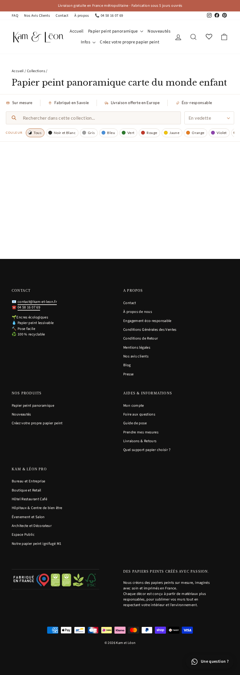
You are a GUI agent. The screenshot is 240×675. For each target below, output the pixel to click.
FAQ (15, 15)
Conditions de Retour (140, 338)
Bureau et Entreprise (28, 481)
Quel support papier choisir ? (146, 449)
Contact (62, 15)
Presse (128, 374)
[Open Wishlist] (209, 37)
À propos (81, 15)
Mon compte (133, 405)
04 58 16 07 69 (29, 307)
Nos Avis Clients (37, 15)
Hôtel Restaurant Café (29, 499)
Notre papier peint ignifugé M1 (36, 543)
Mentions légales (136, 347)
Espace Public (23, 534)
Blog (127, 365)
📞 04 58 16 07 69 (109, 15)
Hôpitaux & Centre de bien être (37, 508)
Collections (36, 71)
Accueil (77, 31)
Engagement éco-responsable (147, 320)
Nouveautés (159, 31)
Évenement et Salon (28, 517)
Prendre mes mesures (140, 432)
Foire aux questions (139, 414)
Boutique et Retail (26, 490)
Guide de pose (135, 423)
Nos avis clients (135, 356)
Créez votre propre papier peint (129, 42)
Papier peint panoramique (113, 31)
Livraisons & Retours (140, 441)
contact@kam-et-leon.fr (37, 301)
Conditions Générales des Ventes (149, 329)
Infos (86, 42)
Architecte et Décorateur (32, 525)
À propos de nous (137, 311)
